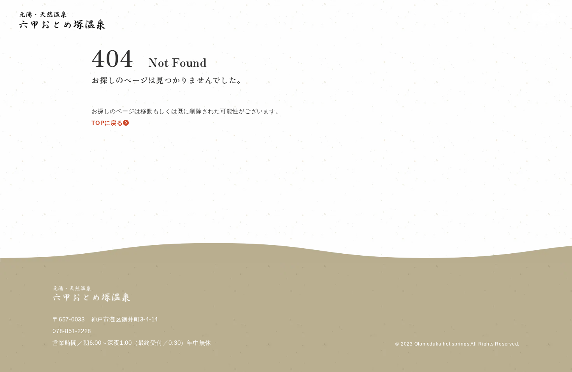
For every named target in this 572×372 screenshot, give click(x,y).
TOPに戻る (107, 122)
